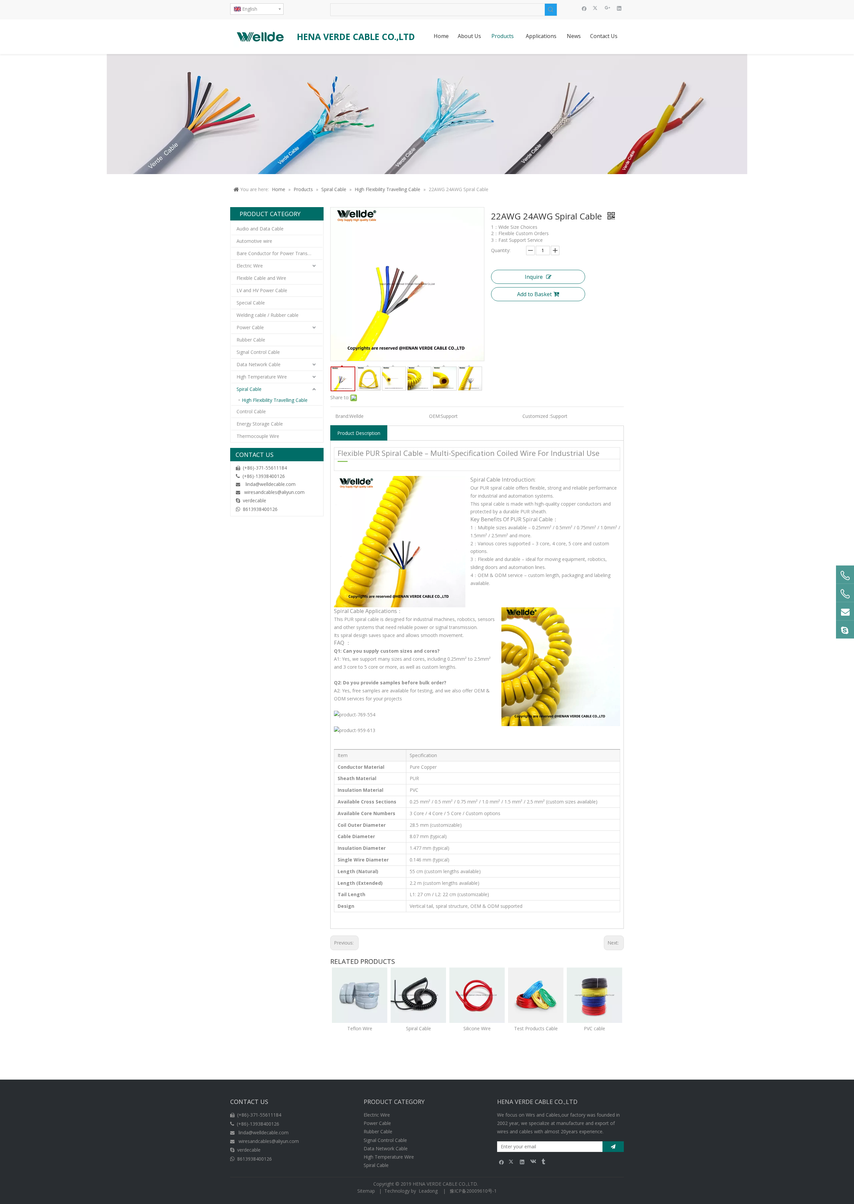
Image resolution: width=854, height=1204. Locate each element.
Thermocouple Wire (258, 436)
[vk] (532, 1162)
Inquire (534, 276)
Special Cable (251, 302)
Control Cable (251, 411)
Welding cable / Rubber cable (268, 315)
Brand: (342, 416)
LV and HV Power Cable (262, 290)
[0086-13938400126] (845, 594)
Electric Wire (250, 265)
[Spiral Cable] (418, 995)
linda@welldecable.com (271, 484)
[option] (359, 1000)
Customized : (536, 416)
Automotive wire (254, 241)
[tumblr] (543, 1162)
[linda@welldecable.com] (845, 611)
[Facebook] (584, 8)
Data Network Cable (259, 364)
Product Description (358, 433)
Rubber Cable (251, 340)
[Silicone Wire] (477, 995)
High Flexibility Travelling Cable (275, 400)
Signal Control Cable (258, 352)
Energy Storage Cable (260, 424)
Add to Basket (534, 294)
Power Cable (250, 327)
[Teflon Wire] (359, 995)
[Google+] (607, 8)
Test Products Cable (536, 1028)
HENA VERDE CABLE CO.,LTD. (447, 1184)
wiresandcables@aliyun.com (274, 492)
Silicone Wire (477, 1028)
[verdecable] (845, 630)
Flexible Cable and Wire (261, 278)
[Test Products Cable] (535, 995)
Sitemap (366, 1191)
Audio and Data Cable (260, 228)
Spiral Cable (249, 389)
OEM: (435, 416)
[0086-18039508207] (845, 576)
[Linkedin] (619, 8)
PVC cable (594, 1028)
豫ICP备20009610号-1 (473, 1191)
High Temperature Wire (262, 377)
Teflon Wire (359, 1028)
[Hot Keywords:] (551, 10)
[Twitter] (596, 8)
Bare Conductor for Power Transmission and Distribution (280, 253)
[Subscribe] (613, 1146)
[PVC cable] (594, 995)
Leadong (428, 1191)
